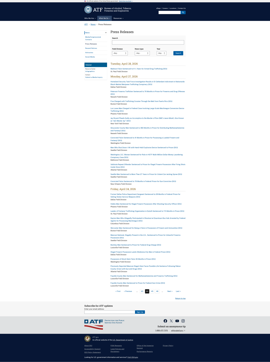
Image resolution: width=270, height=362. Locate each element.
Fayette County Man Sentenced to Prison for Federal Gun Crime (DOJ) (138, 283)
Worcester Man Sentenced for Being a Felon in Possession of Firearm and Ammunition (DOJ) (146, 228)
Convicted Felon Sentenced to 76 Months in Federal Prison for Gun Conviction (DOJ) (143, 181)
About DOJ (88, 345)
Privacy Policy (168, 345)
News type (139, 49)
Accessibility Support (92, 349)
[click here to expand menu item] (106, 32)
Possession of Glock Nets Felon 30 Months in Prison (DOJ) (133, 259)
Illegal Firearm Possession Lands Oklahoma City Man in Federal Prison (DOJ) (140, 252)
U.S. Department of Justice (122, 340)
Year (158, 49)
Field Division (117, 49)
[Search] (183, 12)
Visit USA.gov (132, 357)
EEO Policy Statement (92, 352)
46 (157, 291)
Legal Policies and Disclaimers (117, 350)
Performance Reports (145, 351)
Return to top (180, 298)
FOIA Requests (116, 345)
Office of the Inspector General (145, 347)
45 (152, 291)
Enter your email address (94, 309)
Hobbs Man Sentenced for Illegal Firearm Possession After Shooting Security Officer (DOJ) (146, 204)
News (93, 24)
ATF (86, 24)
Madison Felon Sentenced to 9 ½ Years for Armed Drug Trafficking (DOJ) (139, 69)
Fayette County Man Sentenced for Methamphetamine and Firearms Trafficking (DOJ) (144, 276)
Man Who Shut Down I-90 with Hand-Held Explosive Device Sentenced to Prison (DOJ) (144, 148)
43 (142, 291)
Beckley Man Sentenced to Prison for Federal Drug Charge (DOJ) (136, 245)
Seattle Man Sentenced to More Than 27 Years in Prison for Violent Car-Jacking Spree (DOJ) (146, 174)
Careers (165, 8)
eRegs (158, 8)
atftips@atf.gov (177, 331)
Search (115, 38)
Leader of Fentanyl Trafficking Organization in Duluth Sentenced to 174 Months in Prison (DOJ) (147, 211)
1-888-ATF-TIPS (161, 330)
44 (147, 291)
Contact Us (182, 8)
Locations (173, 8)
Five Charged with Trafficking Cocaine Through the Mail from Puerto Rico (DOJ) (141, 101)
